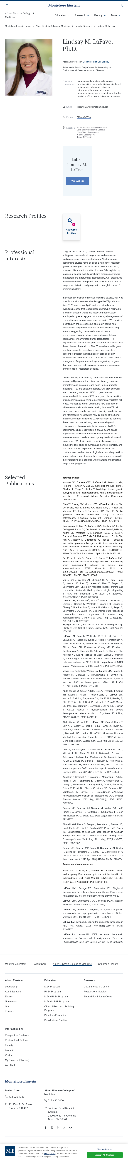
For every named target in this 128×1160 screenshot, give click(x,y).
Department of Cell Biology (96, 61)
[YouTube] (70, 1127)
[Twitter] (64, 1127)
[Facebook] (45, 1127)
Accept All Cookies (104, 1155)
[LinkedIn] (58, 1127)
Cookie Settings (104, 1149)
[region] (64, 1152)
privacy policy (50, 1153)
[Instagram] (52, 1127)
